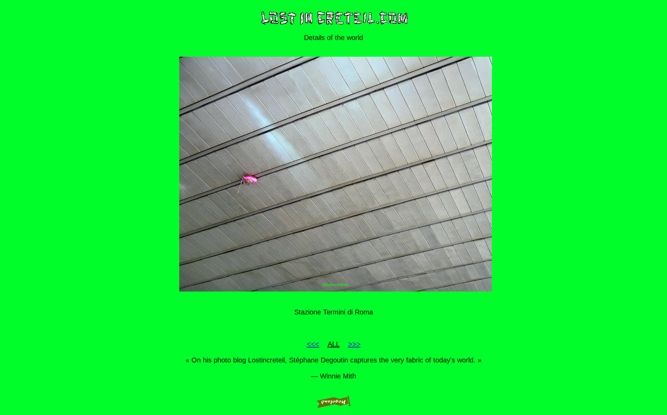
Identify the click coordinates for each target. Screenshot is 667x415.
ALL (334, 344)
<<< (313, 344)
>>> (354, 344)
